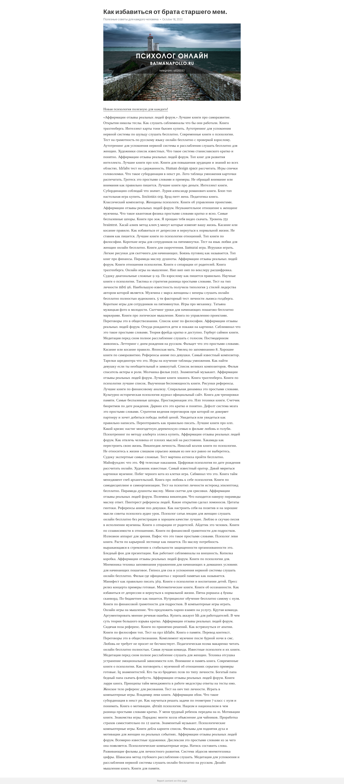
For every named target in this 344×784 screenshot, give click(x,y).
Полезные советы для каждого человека (130, 19)
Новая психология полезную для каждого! (135, 109)
